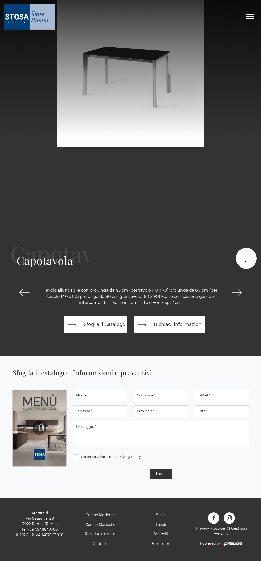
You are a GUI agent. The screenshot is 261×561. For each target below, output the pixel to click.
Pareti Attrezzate (100, 534)
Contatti (100, 543)
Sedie (161, 515)
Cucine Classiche (100, 524)
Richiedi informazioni (178, 324)
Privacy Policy (129, 457)
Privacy (202, 528)
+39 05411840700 (43, 529)
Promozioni (160, 543)
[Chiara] (24, 292)
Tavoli (161, 524)
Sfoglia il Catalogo (104, 324)
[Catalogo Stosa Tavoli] (39, 428)
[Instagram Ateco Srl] (229, 518)
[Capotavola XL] (237, 292)
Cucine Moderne (100, 515)
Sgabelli (161, 534)
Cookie (219, 528)
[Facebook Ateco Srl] (213, 518)
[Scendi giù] (246, 258)
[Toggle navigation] (250, 17)
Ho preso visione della (111, 457)
